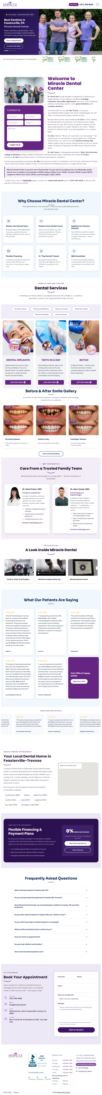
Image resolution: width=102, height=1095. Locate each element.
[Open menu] (97, 4)
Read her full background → (33, 523)
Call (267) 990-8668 (13, 46)
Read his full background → (80, 529)
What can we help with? (66, 995)
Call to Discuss (77, 850)
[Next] (98, 568)
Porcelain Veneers (20, 309)
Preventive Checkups (42, 314)
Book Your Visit (79, 681)
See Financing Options (77, 843)
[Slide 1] (6, 50)
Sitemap (16, 1092)
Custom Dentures (61, 314)
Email (60, 986)
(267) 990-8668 (76, 181)
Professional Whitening (41, 309)
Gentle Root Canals (81, 309)
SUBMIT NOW (15, 145)
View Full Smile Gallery (51, 454)
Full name (62, 977)
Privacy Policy (7, 1092)
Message (61, 1003)
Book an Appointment (13, 40)
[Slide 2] (10, 50)
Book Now (73, 4)
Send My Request (76, 1030)
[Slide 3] (14, 50)
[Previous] (4, 568)
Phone (79, 977)
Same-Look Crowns (61, 309)
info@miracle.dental (85, 1071)
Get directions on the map (86, 1064)
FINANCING (27, 181)
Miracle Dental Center (63, 1092)
